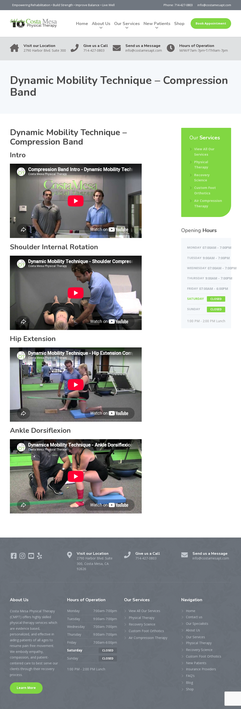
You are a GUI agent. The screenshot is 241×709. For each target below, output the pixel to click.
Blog (189, 682)
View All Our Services (204, 151)
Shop (179, 23)
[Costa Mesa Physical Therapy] (33, 23)
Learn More (26, 688)
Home (82, 23)
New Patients (157, 23)
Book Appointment (211, 23)
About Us (101, 23)
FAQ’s (190, 675)
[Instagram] (23, 557)
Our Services (127, 23)
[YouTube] (31, 557)
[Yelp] (39, 557)
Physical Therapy (201, 164)
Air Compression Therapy (208, 203)
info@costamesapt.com (214, 5)
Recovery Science (202, 177)
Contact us (194, 617)
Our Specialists (197, 623)
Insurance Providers (201, 669)
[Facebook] (14, 557)
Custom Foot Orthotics (205, 190)
